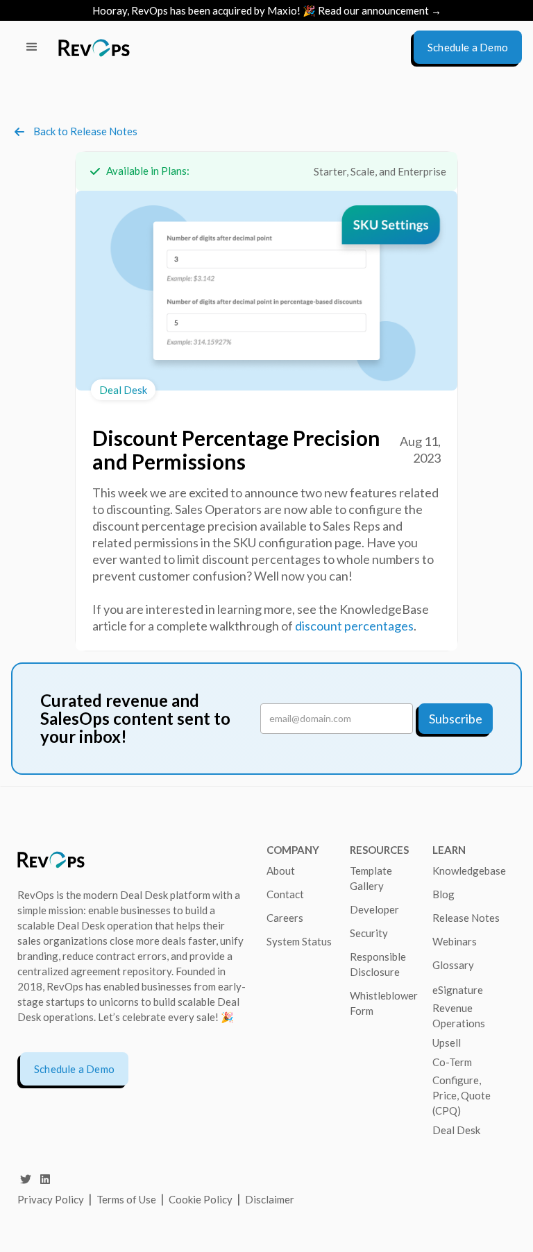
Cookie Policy (200, 1199)
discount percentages (354, 625)
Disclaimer (269, 1199)
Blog (443, 894)
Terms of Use (127, 1199)
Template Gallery (371, 878)
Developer (374, 909)
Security (369, 933)
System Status (299, 941)
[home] (94, 47)
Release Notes (466, 917)
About (280, 870)
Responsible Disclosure (378, 964)
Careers (284, 917)
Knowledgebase (469, 870)
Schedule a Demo (74, 1069)
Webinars (454, 941)
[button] (32, 47)
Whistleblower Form (384, 1003)
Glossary (453, 965)
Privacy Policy (50, 1199)
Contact (285, 894)
